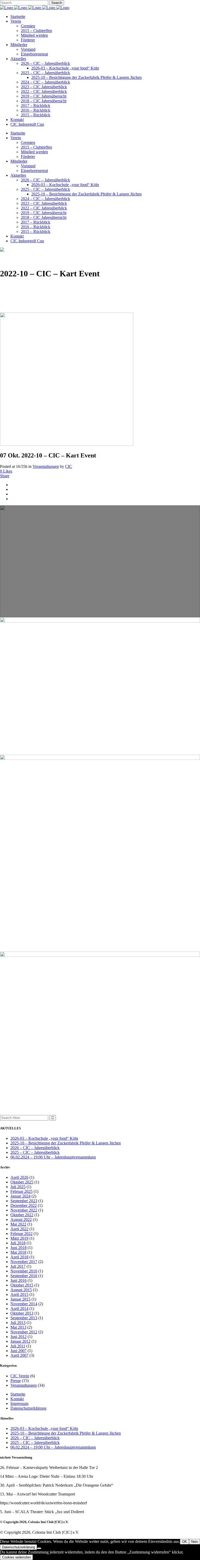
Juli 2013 (18, 1322)
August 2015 (21, 1290)
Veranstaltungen (46, 466)
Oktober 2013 (21, 1313)
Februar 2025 (21, 1191)
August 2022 (21, 1219)
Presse (15, 1380)
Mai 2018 (18, 1252)
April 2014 (19, 1308)
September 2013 (23, 1318)
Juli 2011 (17, 1346)
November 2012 (23, 1332)
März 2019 (19, 1238)
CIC (68, 466)
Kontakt (17, 1399)
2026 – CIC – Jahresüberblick (35, 1147)
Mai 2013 (18, 1327)
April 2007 (19, 1355)
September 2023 (23, 1201)
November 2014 (23, 1304)
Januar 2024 (20, 1196)
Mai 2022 (18, 1224)
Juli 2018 (18, 1243)
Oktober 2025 (21, 1182)
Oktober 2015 (21, 1285)
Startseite (17, 1394)
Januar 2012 (20, 1341)
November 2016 (23, 1271)
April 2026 (19, 1177)
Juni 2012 (18, 1336)
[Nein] (39, 1548)
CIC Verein (19, 1376)
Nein (194, 1542)
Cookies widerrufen (16, 1557)
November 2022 (23, 1210)
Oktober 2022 (21, 1215)
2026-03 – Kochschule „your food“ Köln (44, 1138)
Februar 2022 (21, 1233)
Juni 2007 (18, 1350)
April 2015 (19, 1294)
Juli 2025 (18, 1187)
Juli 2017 (18, 1266)
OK (184, 1542)
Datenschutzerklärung (28, 1408)
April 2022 (19, 1229)
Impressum (19, 1403)
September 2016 (23, 1276)
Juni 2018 (18, 1247)
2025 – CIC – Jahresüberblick (35, 1152)
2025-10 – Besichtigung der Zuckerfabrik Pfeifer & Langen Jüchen (65, 1143)
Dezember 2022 (23, 1205)
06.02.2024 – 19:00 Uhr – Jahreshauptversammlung (53, 1157)
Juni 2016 (18, 1280)
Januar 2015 (20, 1299)
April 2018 (19, 1257)
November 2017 (23, 1261)
